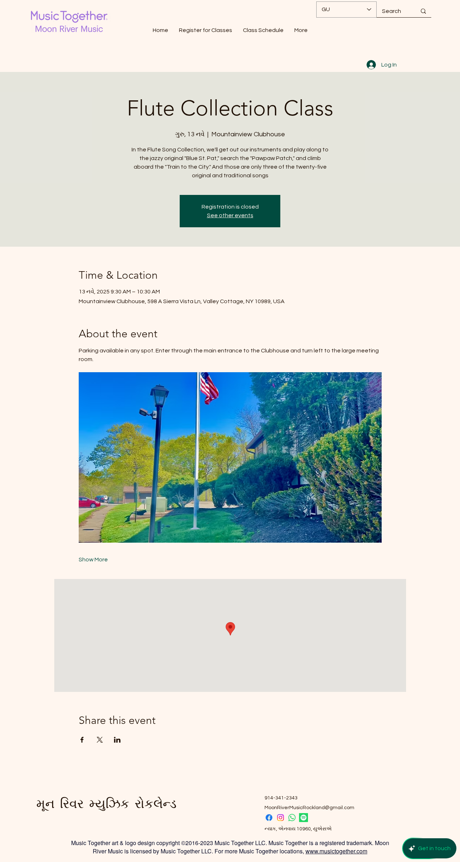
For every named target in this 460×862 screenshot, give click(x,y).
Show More (93, 559)
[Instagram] (280, 817)
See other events (230, 215)
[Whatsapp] (292, 817)
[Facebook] (268, 817)
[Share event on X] (99, 740)
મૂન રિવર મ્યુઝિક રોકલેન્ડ (106, 803)
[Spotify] (303, 817)
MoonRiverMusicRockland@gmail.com (309, 807)
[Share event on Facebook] (82, 740)
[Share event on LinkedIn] (117, 740)
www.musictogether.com (336, 851)
